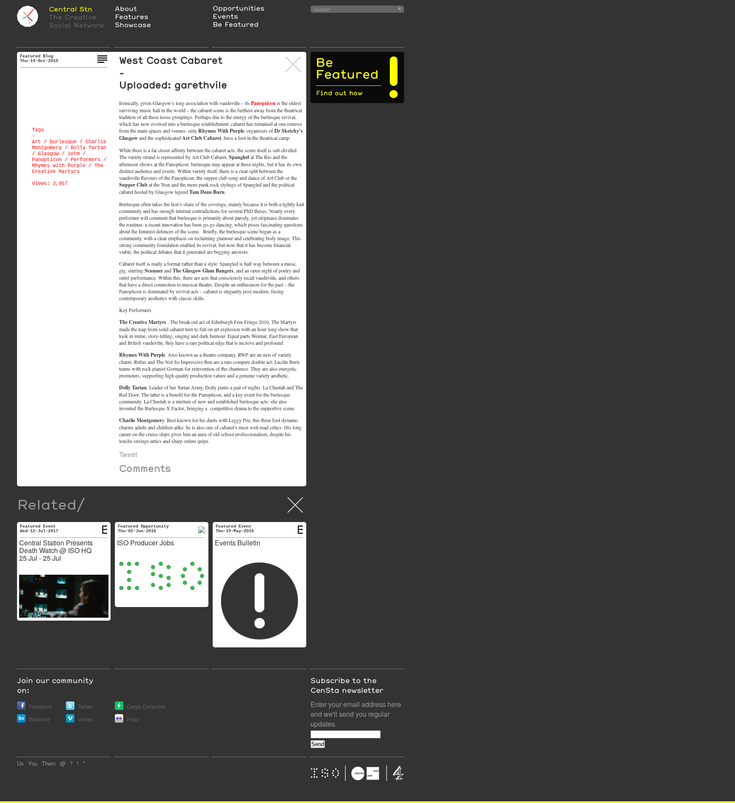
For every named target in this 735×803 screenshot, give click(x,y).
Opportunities (239, 7)
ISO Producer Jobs (145, 543)
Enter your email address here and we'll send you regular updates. (356, 714)
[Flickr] (119, 720)
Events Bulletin (237, 543)
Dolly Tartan (88, 148)
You (32, 763)
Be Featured (236, 24)
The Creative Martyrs (67, 169)
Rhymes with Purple (58, 166)
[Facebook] (21, 707)
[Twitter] (70, 707)
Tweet (128, 454)
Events (225, 15)
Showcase (133, 24)
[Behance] (21, 720)
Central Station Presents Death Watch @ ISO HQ (56, 546)
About (126, 8)
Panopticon (47, 160)
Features (131, 16)
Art (36, 142)
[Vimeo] (70, 720)
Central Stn (70, 8)
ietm (74, 154)
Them (49, 763)
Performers (85, 160)
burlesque (63, 142)
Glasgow (48, 154)
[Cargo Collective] (119, 707)
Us (20, 763)
